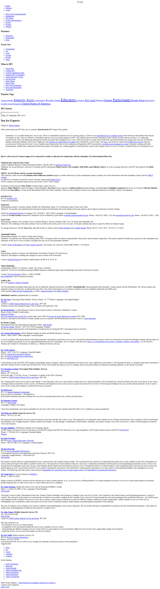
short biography (90, 318)
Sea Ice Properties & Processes (18, 451)
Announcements (7, 100)
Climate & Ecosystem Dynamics (19, 354)
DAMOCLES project (135, 142)
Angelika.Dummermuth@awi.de (76, 215)
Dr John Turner (7, 512)
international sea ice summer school (110, 136)
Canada (57, 100)
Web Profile (47, 325)
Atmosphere (40, 100)
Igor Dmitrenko (6, 276)
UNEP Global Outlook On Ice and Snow (24, 304)
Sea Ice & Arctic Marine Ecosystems (62, 316)
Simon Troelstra (62, 291)
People (135, 100)
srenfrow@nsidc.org (63, 165)
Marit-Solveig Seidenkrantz (22, 291)
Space (152, 100)
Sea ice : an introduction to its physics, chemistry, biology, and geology (113, 342)
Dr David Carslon (7, 327)
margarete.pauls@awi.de (125, 215)
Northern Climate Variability (18, 283)
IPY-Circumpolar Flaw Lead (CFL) (14, 316)
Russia (147, 100)
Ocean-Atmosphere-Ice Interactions (20, 356)
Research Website (7, 314)
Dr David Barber (8, 310)
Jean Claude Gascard (34, 245)
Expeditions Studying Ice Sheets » (43, 583)
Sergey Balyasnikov (15, 245)
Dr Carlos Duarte (8, 350)
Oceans (108, 100)
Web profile (5, 371)
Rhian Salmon (14, 126)
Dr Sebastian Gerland (9, 369)
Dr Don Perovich (8, 449)
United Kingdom (14, 104)
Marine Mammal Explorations (19, 392)
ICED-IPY (124, 430)
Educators (69, 100)
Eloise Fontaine (64, 228)
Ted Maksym (6, 413)
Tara (105, 142)
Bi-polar (50, 100)
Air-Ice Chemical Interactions (17, 537)
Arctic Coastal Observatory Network (20, 441)
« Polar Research (24, 583)
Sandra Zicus (55, 180)
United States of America (36, 103)
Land (93, 100)
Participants (122, 100)
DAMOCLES (12, 198)
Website (4, 302)
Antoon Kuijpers (47, 291)
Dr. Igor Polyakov (14, 274)
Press (142, 100)
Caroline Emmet (80, 228)
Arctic (30, 100)
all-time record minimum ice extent (115, 144)
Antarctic (19, 100)
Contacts (9, 556)
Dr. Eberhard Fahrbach (14, 213)
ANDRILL (33, 474)
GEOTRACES (12, 358)
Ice (87, 100)
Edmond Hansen (14, 260)
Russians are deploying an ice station (62, 142)
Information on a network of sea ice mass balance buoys (63, 470)
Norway (100, 100)
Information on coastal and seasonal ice (101, 470)
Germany (81, 100)
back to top (5, 587)
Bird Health (12, 403)
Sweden (4, 104)
